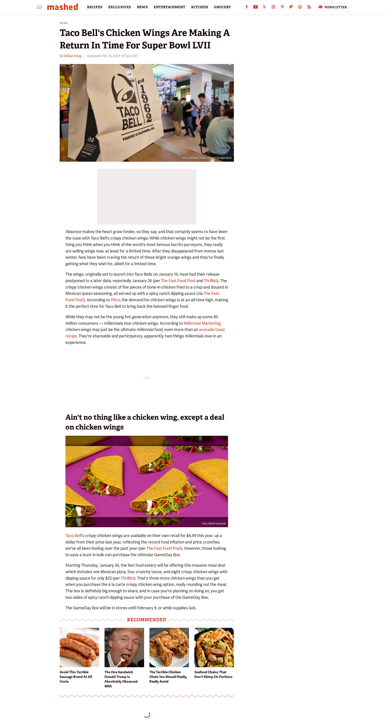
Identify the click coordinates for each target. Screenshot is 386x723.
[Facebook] (246, 7)
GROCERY (222, 7)
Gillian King (72, 56)
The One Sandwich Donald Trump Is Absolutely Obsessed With (121, 679)
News (64, 23)
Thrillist (210, 280)
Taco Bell (73, 535)
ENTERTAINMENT (169, 7)
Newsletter (336, 7)
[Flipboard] (291, 7)
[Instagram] (273, 7)
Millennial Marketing (202, 323)
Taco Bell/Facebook (214, 523)
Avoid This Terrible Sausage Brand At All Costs (76, 677)
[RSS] (309, 7)
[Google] (300, 7)
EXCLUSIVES (119, 7)
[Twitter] (264, 7)
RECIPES (95, 7)
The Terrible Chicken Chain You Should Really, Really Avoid (168, 677)
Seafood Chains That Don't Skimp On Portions (213, 674)
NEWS (142, 7)
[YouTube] (255, 7)
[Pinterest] (282, 7)
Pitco (115, 299)
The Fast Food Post (178, 280)
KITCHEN (199, 7)
